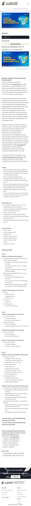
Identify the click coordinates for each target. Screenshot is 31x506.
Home (3, 8)
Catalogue (19, 503)
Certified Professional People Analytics (20, 8)
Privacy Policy (20, 494)
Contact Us (19, 492)
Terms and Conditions (21, 496)
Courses (8, 8)
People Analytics (16, 84)
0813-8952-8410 (14, 437)
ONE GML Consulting (21, 490)
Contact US (16, 476)
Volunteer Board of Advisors (7, 490)
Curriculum (4, 494)
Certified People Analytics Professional (12, 157)
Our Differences (5, 492)
